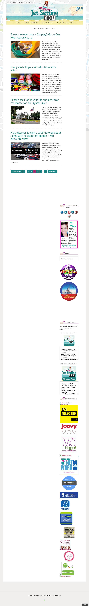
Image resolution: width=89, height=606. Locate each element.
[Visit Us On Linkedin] (72, 213)
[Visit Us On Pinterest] (69, 213)
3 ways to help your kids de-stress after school (33, 68)
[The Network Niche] (69, 474)
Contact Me (29, 2)
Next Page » (52, 171)
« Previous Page (16, 171)
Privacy (21, 2)
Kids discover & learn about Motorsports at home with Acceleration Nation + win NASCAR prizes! (36, 135)
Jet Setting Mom (44, 11)
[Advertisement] (74, 188)
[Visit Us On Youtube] (69, 217)
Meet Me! (8, 2)
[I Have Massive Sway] (60, 574)
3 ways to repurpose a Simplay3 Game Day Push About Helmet (35, 36)
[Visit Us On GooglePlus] (76, 213)
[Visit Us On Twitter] (65, 213)
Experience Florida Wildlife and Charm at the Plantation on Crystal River (35, 101)
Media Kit (15, 2)
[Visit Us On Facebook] (62, 213)
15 (45, 171)
